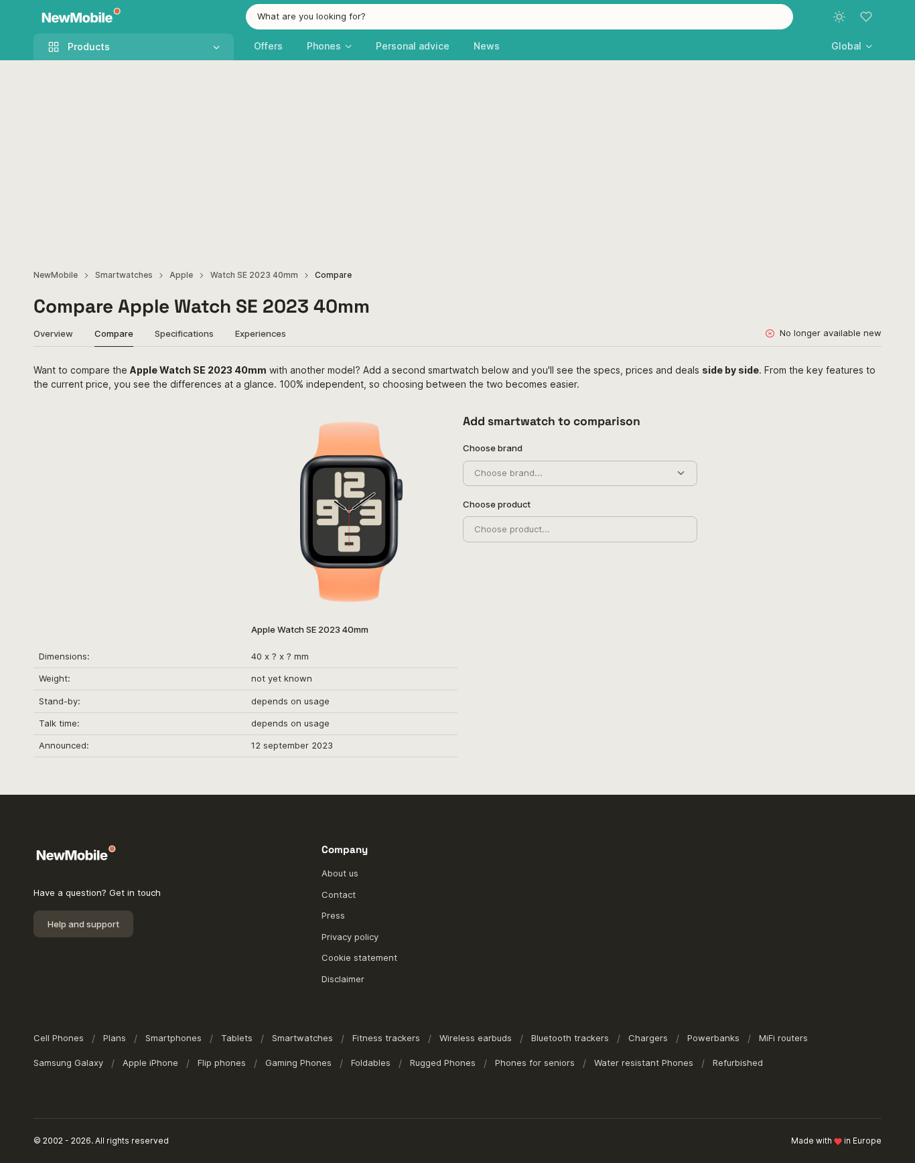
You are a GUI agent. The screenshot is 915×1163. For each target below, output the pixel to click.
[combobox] (519, 16)
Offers (268, 46)
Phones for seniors (535, 1062)
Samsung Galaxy (68, 1062)
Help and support (83, 924)
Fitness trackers (386, 1037)
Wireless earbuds (475, 1037)
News (487, 46)
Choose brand (492, 448)
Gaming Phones (298, 1062)
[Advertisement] (457, 160)
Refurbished (738, 1062)
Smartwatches (124, 275)
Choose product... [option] (512, 529)
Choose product (497, 504)
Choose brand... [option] (508, 472)
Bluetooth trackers (570, 1037)
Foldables (371, 1062)
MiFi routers (783, 1037)
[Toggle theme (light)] (839, 17)
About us (340, 873)
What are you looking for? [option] (311, 16)
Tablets (237, 1037)
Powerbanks (713, 1037)
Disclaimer (343, 979)
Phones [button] (324, 46)
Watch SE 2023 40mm (254, 275)
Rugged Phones (443, 1062)
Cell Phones (58, 1037)
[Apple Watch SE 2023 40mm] (351, 511)
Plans (114, 1037)
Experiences (260, 333)
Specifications (184, 333)
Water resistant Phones (643, 1062)
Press (333, 915)
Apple (181, 275)
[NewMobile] (78, 17)
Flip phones (222, 1062)
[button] (851, 45)
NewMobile (55, 275)
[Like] (435, 428)
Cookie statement (359, 957)
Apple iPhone (150, 1062)
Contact (339, 894)
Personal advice (412, 46)
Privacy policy (350, 936)
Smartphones (173, 1037)
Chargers (648, 1037)
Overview (53, 333)
